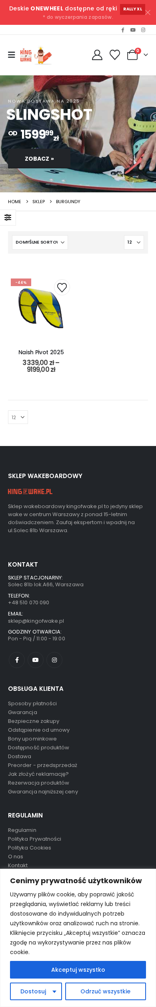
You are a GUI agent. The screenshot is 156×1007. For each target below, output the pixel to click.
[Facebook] (123, 29)
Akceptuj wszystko (78, 970)
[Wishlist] (115, 55)
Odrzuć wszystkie (105, 991)
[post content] (41, 308)
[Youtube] (133, 29)
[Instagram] (143, 29)
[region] (78, 938)
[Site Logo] (37, 55)
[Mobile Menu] (11, 55)
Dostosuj (33, 991)
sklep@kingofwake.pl (36, 621)
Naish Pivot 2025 (41, 352)
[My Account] (97, 55)
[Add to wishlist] (62, 287)
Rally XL (132, 9)
